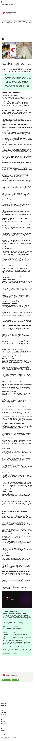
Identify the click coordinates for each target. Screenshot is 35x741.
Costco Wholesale (10, 4)
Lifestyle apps (3, 712)
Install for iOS (16, 679)
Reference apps (3, 721)
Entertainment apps (4, 707)
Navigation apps (3, 714)
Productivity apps (4, 719)
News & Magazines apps (5, 716)
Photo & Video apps (4, 717)
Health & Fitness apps (4, 710)
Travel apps (3, 728)
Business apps (3, 703)
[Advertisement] (25, 13)
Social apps (3, 725)
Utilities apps (3, 730)
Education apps (3, 705)
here (22, 349)
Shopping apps (3, 723)
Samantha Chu (7, 39)
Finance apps (3, 708)
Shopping (6, 4)
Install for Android (7, 679)
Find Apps (3, 4)
